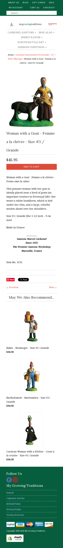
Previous (13, 287)
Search (9, 492)
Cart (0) (34, 8)
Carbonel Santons (22, 32)
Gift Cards (38, 3)
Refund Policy (13, 504)
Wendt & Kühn (31, 37)
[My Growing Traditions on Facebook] (9, 482)
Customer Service (15, 498)
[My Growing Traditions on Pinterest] (15, 482)
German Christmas (32, 47)
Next (51, 287)
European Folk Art (31, 42)
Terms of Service (15, 515)
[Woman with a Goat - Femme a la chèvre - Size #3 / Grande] (31, 127)
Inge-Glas (46, 32)
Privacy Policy (13, 509)
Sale (51, 3)
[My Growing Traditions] (31, 24)
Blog (26, 3)
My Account (16, 8)
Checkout (49, 8)
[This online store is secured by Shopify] (15, 541)
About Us (13, 3)
